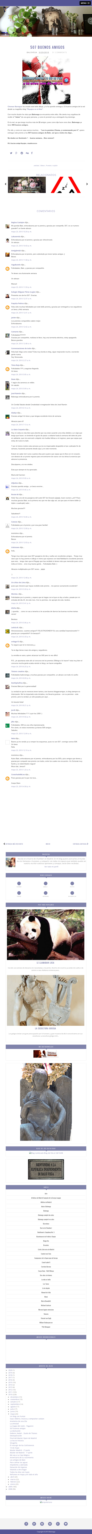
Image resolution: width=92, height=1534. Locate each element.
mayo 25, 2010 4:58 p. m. (21, 786)
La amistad (14, 1423)
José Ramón (16, 393)
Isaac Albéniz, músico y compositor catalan (27, 1419)
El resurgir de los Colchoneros (22, 1445)
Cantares (15, 332)
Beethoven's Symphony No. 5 (46, 1232)
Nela (13, 738)
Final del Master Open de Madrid (23, 1438)
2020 (10, 1370)
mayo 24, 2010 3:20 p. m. (21, 589)
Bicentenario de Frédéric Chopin (46, 1236)
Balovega (46, 1211)
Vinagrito (13, 1443)
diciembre (14, 1397)
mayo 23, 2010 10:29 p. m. (21, 231)
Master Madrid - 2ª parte (20, 1450)
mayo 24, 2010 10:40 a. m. (21, 517)
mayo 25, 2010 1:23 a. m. (21, 770)
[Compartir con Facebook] (31, 153)
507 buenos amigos (18, 1428)
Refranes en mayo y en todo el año (24, 1474)
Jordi (13, 710)
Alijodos (14, 483)
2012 (10, 1390)
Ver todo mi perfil (51, 867)
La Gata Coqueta (18, 429)
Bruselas (46, 1245)
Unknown (15, 547)
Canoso (14, 522)
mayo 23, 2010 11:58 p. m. (21, 260)
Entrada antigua (80, 844)
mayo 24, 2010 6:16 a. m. (21, 408)
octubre (13, 1402)
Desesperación (16, 1436)
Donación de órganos (18, 1467)
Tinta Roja (15, 365)
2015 (10, 1382)
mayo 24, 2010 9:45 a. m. (21, 490)
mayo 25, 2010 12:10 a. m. (21, 750)
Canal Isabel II (46, 1262)
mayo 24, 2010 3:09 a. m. (21, 388)
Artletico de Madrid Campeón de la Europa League (46, 1198)
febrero (13, 1482)
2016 (10, 1380)
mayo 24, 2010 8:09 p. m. (21, 678)
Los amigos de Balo (17, 1460)
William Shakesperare (46, 1322)
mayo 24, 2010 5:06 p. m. (21, 622)
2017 (10, 1377)
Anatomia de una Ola (18, 1421)
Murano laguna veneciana (46, 1309)
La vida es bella (46, 1279)
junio (12, 1411)
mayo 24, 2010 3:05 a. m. (21, 374)
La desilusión (15, 1431)
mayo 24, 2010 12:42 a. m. (21, 327)
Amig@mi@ (16, 250)
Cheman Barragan (15, 106)
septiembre (15, 1404)
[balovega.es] (46, 1057)
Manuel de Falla (46, 1292)
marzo (13, 1479)
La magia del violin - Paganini (21, 1426)
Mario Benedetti (46, 1301)
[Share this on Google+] (15, 153)
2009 (10, 1487)
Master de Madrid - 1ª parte (21, 1452)
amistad (37, 165)
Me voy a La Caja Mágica (19, 1455)
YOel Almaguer (46, 1327)
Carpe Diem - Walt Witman (46, 1271)
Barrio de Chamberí (46, 1228)
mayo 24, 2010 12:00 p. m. (21, 528)
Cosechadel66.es (18, 774)
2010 (10, 1394)
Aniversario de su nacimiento (21, 1457)
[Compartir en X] (10, 153)
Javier (13, 317)
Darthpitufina (17, 683)
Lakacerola (15, 236)
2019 (10, 1373)
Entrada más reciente (14, 844)
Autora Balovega (46, 1206)
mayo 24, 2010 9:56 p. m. (21, 717)
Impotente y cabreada (19, 1465)
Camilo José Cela (46, 1254)
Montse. (14, 594)
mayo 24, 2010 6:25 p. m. (21, 666)
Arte (46, 1193)
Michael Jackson (46, 1305)
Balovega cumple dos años (46, 1215)
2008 (10, 1489)
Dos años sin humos (46, 1275)
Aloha (13, 608)
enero (13, 1484)
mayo (12, 1414)
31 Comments (59, 52)
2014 (10, 1385)
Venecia (46, 1314)
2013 (10, 1387)
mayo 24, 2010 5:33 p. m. (21, 637)
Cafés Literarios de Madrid (46, 1249)
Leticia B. (15, 627)
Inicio (48, 844)
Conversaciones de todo (21, 348)
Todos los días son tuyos (19, 1472)
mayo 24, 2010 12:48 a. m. (21, 343)
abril (12, 1477)
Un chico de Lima (18, 582)
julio (12, 1409)
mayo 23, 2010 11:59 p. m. (21, 287)
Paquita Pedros (17, 303)
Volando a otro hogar (18, 1469)
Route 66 (15, 494)
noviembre (15, 1399)
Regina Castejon (17, 222)
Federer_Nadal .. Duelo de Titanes (23, 1433)
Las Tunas (46, 1284)
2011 (10, 1392)
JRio (12, 722)
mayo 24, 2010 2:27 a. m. (21, 360)
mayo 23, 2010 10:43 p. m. (21, 246)
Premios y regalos (52, 165)
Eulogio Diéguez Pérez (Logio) (23, 292)
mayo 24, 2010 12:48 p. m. (21, 578)
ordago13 (15, 641)
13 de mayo (14, 1448)
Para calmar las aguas (19, 1462)
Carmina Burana (46, 1266)
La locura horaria (17, 1440)
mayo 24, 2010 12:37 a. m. (21, 298)
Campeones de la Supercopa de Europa (46, 1258)
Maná (46, 1297)
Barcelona (46, 1223)
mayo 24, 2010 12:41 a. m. (21, 313)
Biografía (46, 1241)
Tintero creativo (17, 671)
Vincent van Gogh (46, 1318)
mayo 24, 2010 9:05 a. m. (21, 478)
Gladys (14, 413)
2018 (10, 1375)
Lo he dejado (46, 1288)
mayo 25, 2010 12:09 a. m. (21, 733)
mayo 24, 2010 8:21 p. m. (21, 705)
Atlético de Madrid (46, 1202)
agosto (13, 1407)
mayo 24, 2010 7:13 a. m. (21, 424)
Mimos (42, 165)
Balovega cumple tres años (46, 1219)
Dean (13, 379)
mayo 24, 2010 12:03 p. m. (21, 542)
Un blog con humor (17, 1416)
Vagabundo (16, 265)
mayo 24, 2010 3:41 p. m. (21, 603)
